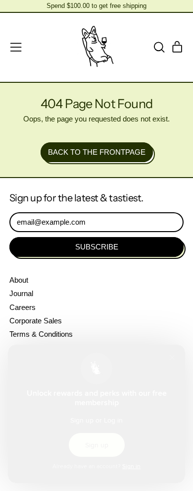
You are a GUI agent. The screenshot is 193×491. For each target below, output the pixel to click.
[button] (158, 47)
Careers (22, 307)
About (18, 280)
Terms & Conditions (41, 334)
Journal (21, 293)
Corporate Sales (35, 320)
